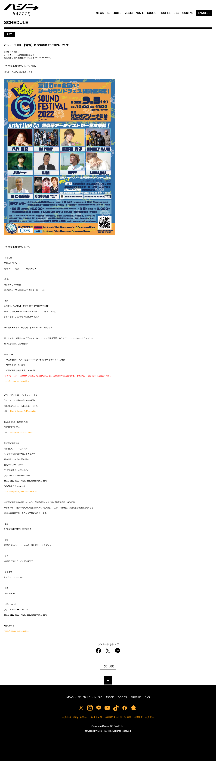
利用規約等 (96, 717)
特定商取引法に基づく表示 (118, 717)
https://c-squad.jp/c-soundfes (16, 631)
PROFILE (165, 13)
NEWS (100, 13)
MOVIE (140, 13)
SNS (176, 13)
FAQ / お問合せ (81, 717)
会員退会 (149, 717)
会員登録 (66, 717)
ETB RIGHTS (104, 730)
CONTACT (188, 13)
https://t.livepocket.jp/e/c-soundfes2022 (20, 492)
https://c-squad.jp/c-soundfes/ (16, 381)
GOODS (151, 13)
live (9, 34)
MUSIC (128, 13)
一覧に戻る (108, 666)
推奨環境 (138, 717)
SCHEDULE (114, 13)
